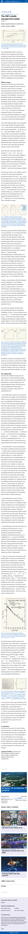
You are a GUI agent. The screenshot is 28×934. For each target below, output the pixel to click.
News (16, 826)
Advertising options (5, 910)
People (3, 798)
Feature (16, 14)
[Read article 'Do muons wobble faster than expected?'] (14, 864)
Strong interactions (7, 14)
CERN (2, 928)
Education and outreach (9, 849)
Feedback (17, 908)
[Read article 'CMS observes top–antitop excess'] (14, 818)
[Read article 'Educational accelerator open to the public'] (14, 841)
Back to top (14, 932)
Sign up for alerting (19, 910)
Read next (24, 796)
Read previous (5, 796)
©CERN (3, 902)
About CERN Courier (5, 908)
